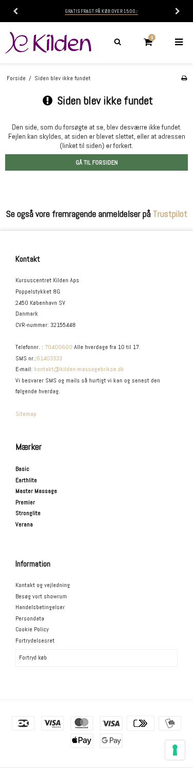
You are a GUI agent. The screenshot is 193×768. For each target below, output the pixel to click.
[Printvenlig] (184, 78)
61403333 (49, 358)
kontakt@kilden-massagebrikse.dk (79, 369)
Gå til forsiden (97, 162)
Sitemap (26, 414)
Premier (25, 502)
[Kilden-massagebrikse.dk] (48, 42)
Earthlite (26, 480)
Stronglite (28, 513)
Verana (24, 524)
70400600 (59, 347)
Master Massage (36, 491)
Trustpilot (170, 214)
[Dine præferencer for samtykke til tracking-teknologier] (175, 750)
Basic (22, 469)
